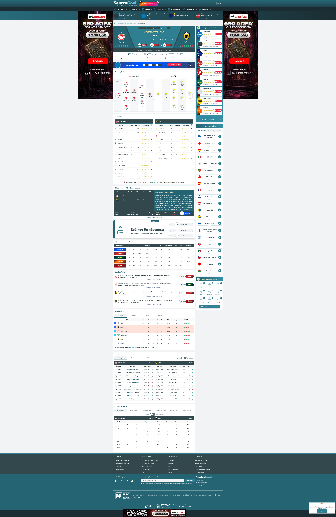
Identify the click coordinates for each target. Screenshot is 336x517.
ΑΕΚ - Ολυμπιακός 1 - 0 (130, 58)
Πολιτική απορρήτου (201, 482)
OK (322, 511)
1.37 (129, 253)
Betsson (206, 108)
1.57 (176, 249)
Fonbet (205, 69)
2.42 (134, 265)
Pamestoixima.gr (208, 60)
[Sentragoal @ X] (121, 481)
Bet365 (205, 79)
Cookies (324, 508)
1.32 (181, 265)
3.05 (176, 265)
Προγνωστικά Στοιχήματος (123, 463)
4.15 (134, 253)
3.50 (134, 257)
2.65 (129, 261)
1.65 (161, 257)
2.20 (155, 257)
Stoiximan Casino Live (201, 460)
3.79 (134, 249)
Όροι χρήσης (199, 480)
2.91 (129, 249)
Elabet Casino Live (200, 466)
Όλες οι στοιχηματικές (208, 119)
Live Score (118, 466)
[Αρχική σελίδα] (114, 23)
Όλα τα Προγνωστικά (208, 307)
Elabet (205, 50)
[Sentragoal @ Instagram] (127, 481)
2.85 (140, 265)
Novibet (205, 41)
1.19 (155, 265)
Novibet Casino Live (200, 463)
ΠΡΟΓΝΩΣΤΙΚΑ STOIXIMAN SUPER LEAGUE (126, 23)
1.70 (161, 249)
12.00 (139, 253)
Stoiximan (206, 31)
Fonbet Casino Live (200, 472)
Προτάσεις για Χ (146, 469)
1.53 (176, 261)
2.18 (155, 249)
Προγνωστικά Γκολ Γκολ (148, 463)
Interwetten (207, 98)
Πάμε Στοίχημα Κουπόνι (122, 460)
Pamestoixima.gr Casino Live (203, 469)
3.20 (129, 265)
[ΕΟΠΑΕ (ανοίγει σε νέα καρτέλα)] (174, 506)
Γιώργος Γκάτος (169, 192)
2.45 (140, 257)
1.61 (161, 261)
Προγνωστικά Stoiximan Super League (148, 28)
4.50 (161, 265)
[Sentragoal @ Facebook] (116, 481)
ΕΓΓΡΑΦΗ (219, 3)
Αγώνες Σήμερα (120, 469)
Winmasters (207, 88)
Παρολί (144, 472)
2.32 (181, 249)
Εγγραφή (190, 480)
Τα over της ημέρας (147, 466)
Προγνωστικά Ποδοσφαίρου (150, 460)
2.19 (155, 261)
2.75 (129, 257)
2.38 (140, 261)
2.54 (140, 249)
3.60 (134, 261)
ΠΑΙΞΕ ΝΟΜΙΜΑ (174, 65)
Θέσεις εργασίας (200, 485)
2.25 (181, 257)
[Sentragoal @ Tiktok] (132, 481)
